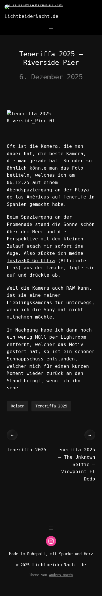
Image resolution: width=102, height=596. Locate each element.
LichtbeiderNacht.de (31, 16)
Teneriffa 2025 (51, 406)
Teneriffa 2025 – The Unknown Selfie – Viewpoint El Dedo (75, 464)
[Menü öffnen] (51, 27)
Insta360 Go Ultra (31, 260)
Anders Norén (61, 575)
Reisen (17, 406)
